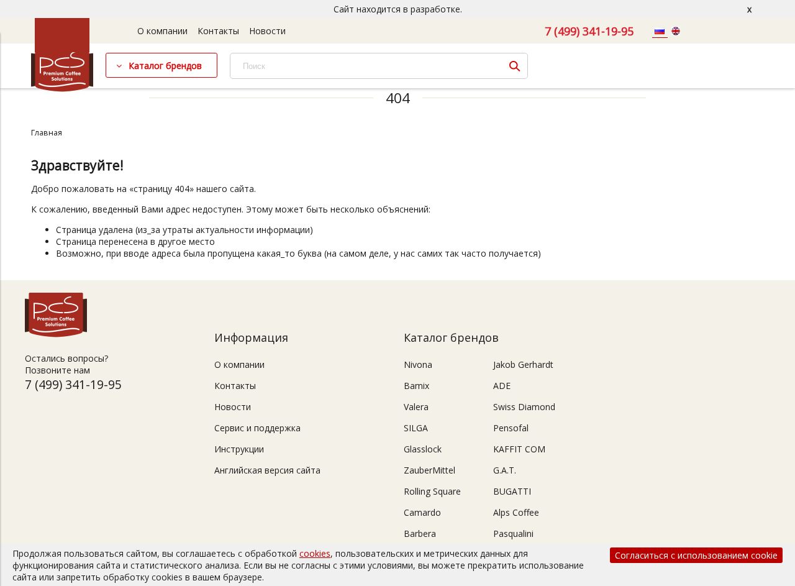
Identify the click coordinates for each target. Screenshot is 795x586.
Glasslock (423, 449)
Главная (46, 132)
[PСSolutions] (62, 88)
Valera (416, 407)
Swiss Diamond (524, 407)
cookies (314, 553)
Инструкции (239, 449)
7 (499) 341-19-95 (589, 31)
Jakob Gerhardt (523, 364)
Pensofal (511, 428)
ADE (502, 385)
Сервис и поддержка (257, 428)
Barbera (420, 533)
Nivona (418, 364)
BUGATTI (512, 491)
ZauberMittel (429, 470)
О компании (162, 31)
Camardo (422, 512)
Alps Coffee (516, 512)
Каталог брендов (165, 65)
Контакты (218, 31)
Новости (267, 31)
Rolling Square (432, 491)
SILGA (416, 428)
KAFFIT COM (519, 449)
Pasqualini (513, 533)
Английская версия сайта (267, 470)
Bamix (416, 385)
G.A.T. (504, 470)
